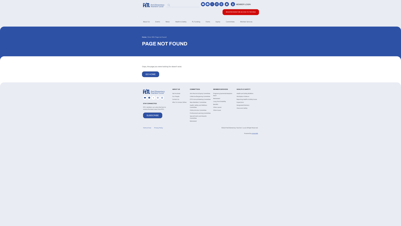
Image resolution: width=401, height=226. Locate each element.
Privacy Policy (158, 128)
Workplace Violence (243, 96)
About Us (146, 22)
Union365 (255, 133)
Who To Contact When (179, 102)
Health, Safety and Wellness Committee (198, 106)
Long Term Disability (219, 101)
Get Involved (176, 93)
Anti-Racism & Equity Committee (200, 93)
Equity (218, 22)
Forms (208, 22)
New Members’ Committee (198, 102)
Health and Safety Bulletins (245, 93)
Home (144, 37)
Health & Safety (181, 22)
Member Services (246, 22)
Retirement (193, 121)
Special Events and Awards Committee (198, 117)
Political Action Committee (198, 110)
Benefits (215, 104)
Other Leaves (217, 107)
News (168, 22)
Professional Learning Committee (200, 113)
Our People (175, 96)
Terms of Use (147, 128)
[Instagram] (217, 4)
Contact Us (175, 99)
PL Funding (196, 22)
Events (157, 22)
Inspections (240, 102)
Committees (230, 22)
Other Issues (217, 110)
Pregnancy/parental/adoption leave (222, 94)
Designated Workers (243, 105)
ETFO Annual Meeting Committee (200, 99)
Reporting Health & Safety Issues (247, 99)
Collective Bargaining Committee (200, 96)
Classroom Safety (242, 108)
